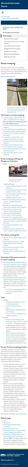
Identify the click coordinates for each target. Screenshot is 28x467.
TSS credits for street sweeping (12, 215)
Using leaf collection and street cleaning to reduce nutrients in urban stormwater (16, 321)
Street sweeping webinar (8, 76)
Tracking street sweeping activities (13, 145)
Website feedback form (7, 460)
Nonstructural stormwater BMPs (10, 18)
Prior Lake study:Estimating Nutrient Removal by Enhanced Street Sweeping (16, 291)
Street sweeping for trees (13, 306)
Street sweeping (7, 36)
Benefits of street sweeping (11, 39)
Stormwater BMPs (5, 16)
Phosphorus (6, 423)
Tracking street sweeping (10, 51)
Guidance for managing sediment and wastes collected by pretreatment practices (14, 436)
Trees (7, 308)
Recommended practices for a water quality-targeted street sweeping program (13, 243)
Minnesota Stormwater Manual (10, 5)
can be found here (21, 414)
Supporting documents (10, 57)
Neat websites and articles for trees (16, 343)
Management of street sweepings (12, 49)
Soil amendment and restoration (11, 32)
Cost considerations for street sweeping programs (14, 42)
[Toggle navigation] (2, 12)
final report (6, 268)
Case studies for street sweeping (12, 147)
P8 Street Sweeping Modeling (12, 213)
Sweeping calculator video (13, 198)
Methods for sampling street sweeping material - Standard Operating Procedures (14, 201)
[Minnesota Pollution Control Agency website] (12, 454)
